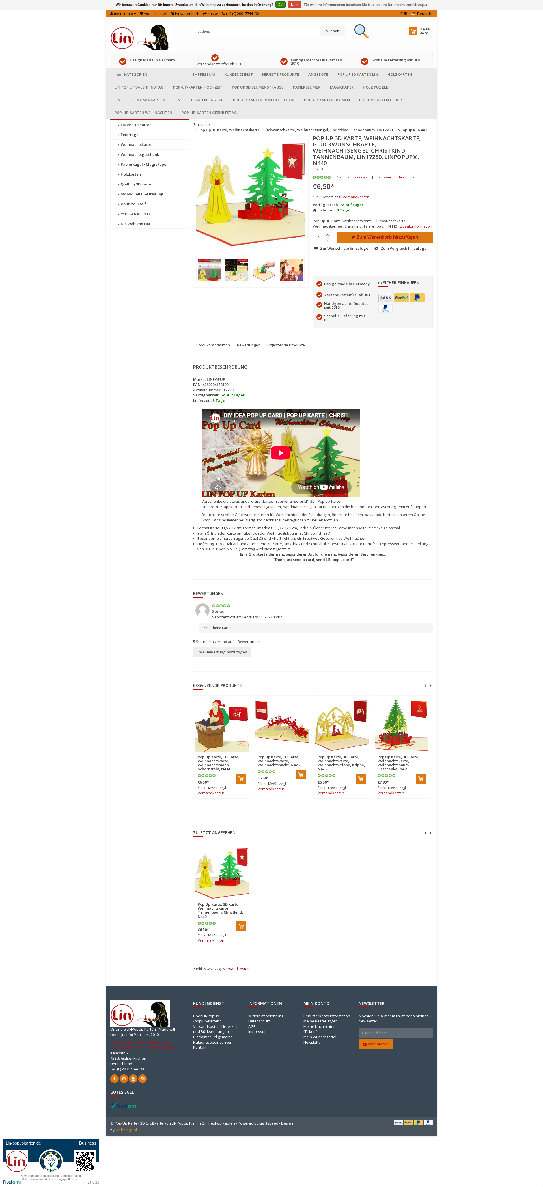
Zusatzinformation (416, 226)
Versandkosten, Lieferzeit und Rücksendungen (215, 1029)
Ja (281, 5)
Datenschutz (259, 1021)
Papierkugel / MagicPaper (144, 164)
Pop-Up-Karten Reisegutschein (264, 99)
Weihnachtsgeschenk (139, 154)
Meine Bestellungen (320, 1021)
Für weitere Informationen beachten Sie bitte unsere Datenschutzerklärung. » (365, 5)
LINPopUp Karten (136, 124)
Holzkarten (399, 74)
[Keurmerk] (361, 31)
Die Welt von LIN (135, 223)
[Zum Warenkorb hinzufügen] (241, 779)
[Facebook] (114, 1078)
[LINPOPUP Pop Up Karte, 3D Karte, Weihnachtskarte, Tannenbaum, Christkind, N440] (222, 872)
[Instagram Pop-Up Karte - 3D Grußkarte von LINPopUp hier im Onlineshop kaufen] (142, 1078)
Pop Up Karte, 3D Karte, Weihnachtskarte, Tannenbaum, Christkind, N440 (220, 910)
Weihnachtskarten (137, 144)
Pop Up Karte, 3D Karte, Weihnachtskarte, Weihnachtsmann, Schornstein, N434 (219, 763)
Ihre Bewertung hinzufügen (395, 177)
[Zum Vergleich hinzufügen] (243, 754)
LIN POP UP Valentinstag (139, 87)
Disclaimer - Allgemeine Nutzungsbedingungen (213, 1039)
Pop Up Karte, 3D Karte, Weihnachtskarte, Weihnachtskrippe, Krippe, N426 (341, 763)
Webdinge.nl (126, 1129)
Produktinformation (213, 345)
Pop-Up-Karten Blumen (327, 99)
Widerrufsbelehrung (265, 1015)
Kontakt (199, 1047)
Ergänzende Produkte (286, 345)
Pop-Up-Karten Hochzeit (198, 87)
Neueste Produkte (280, 74)
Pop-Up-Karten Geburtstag (209, 112)
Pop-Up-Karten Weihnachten (143, 112)
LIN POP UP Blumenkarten (140, 99)
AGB (252, 1026)
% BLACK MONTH (136, 213)
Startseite (201, 124)
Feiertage (129, 134)
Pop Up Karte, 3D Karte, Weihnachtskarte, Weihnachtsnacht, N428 (278, 761)
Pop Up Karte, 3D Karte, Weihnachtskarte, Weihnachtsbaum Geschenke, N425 (398, 763)
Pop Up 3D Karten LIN (357, 74)
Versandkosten (356, 196)
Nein (294, 5)
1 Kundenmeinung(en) (353, 177)
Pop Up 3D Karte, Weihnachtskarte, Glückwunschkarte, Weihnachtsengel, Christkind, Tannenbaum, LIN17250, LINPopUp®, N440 (312, 129)
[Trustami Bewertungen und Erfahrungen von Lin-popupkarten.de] (51, 1161)
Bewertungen (248, 345)
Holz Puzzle (375, 87)
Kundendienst (238, 74)
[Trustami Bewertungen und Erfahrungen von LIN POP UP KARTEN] (124, 1104)
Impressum (204, 74)
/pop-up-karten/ (207, 1021)
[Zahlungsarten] (385, 297)
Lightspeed (268, 1123)
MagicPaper (342, 87)
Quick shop (210, 753)
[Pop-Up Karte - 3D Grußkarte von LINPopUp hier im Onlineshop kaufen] (140, 35)
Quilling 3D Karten (137, 184)
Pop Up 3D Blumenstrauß (258, 87)
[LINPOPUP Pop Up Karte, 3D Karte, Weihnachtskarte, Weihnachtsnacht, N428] (282, 725)
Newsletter (312, 1042)
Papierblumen (307, 87)
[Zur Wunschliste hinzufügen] (233, 754)
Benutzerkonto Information (326, 1015)
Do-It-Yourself (133, 203)
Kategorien (135, 74)
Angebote (318, 74)
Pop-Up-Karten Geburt (381, 99)
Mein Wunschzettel (319, 1036)
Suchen (332, 30)
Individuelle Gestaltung (141, 194)
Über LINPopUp (206, 1015)
